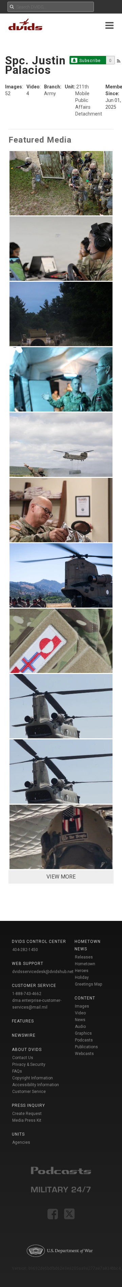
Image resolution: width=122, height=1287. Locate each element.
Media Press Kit (26, 1120)
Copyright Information (32, 1078)
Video (80, 1013)
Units (18, 1134)
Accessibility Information (35, 1084)
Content (85, 998)
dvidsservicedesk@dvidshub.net (43, 971)
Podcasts (84, 1040)
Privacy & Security (28, 1064)
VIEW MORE (61, 876)
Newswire (24, 1035)
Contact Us (22, 1057)
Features (23, 1021)
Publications (86, 1047)
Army (50, 93)
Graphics (83, 1033)
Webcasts (84, 1053)
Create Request (27, 1113)
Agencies (21, 1142)
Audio (80, 1026)
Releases (84, 957)
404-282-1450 (25, 949)
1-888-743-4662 (26, 993)
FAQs (17, 1071)
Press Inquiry (28, 1105)
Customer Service (29, 1091)
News (80, 1019)
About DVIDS (27, 1049)
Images (82, 1006)
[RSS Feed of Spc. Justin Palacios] (118, 61)
